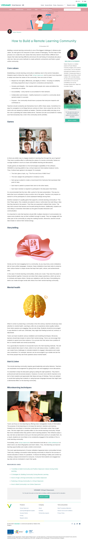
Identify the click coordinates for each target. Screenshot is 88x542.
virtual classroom (38, 75)
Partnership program (44, 513)
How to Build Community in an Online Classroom (26, 484)
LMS (23, 5)
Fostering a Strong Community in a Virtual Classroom (27, 481)
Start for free (82, 5)
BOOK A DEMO (72, 120)
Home (10, 9)
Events (42, 5)
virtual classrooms (24, 442)
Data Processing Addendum (64, 508)
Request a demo (71, 5)
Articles (29, 9)
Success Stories (48, 5)
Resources (59, 5)
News (36, 9)
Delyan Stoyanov (17, 32)
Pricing (54, 5)
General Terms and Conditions (65, 510)
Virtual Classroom (16, 5)
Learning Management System (27, 510)
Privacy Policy (61, 513)
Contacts (41, 510)
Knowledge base (19, 9)
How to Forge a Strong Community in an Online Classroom (29, 477)
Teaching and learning (46, 9)
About (40, 508)
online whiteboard (53, 442)
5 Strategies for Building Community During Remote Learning (29, 474)
